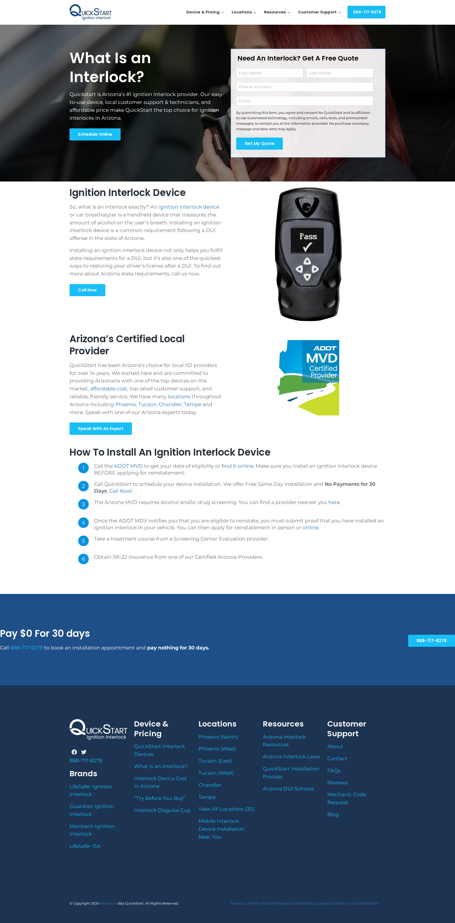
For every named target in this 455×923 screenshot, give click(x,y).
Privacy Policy (259, 903)
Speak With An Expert (100, 429)
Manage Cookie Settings (295, 903)
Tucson (147, 404)
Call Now (87, 290)
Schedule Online (95, 134)
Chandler (170, 404)
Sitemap (238, 903)
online (310, 527)
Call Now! (120, 491)
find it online (237, 466)
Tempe (192, 404)
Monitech (108, 903)
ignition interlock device (189, 207)
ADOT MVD (128, 466)
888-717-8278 (432, 641)
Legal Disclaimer (333, 903)
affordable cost (108, 389)
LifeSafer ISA (85, 846)
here (333, 502)
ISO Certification (364, 903)
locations (179, 397)
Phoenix (125, 404)
